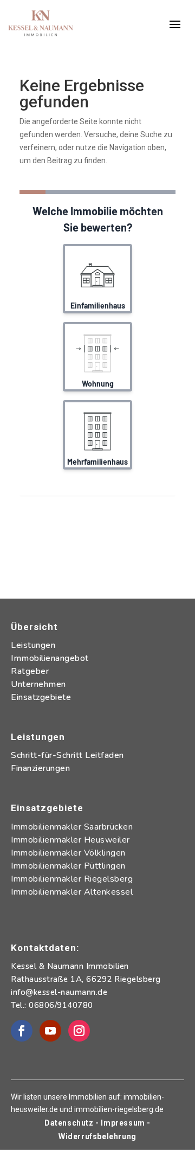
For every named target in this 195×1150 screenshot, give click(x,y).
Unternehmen (38, 684)
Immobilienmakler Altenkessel (72, 892)
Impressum (123, 1123)
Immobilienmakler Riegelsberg (72, 879)
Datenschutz (69, 1123)
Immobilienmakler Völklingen (68, 853)
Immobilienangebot (50, 658)
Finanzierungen (40, 768)
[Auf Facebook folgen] (21, 1031)
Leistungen (33, 645)
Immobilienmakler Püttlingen (68, 866)
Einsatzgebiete (41, 697)
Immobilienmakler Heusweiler (70, 840)
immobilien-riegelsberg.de (119, 1109)
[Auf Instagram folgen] (79, 1031)
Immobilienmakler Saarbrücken (72, 827)
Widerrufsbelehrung (97, 1136)
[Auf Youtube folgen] (50, 1031)
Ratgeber (30, 671)
